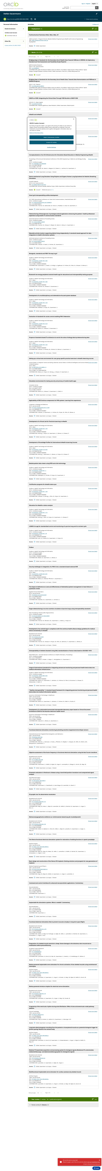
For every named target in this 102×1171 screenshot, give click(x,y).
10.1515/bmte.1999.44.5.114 (39, 993)
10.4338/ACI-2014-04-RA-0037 (39, 595)
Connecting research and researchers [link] (13, 8)
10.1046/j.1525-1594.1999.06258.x (40, 1079)
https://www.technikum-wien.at (40, 40)
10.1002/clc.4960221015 (38, 1014)
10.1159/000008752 (36, 951)
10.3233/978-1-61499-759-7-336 (39, 281)
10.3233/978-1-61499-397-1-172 (39, 512)
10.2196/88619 (35, 68)
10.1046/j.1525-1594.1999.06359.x (40, 972)
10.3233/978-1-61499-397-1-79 (39, 533)
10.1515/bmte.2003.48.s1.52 (39, 801)
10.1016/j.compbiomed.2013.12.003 (40, 407)
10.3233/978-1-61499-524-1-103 (39, 428)
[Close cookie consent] (73, 119)
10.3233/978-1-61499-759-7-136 (39, 344)
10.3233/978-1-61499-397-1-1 (39, 470)
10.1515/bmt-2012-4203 (38, 637)
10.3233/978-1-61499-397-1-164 (39, 491)
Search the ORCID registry (65, 7)
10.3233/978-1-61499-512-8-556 (39, 449)
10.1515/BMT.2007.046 (37, 759)
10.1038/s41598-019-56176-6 (39, 184)
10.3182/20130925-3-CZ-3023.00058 (40, 616)
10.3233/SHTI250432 (37, 104)
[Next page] (58, 56)
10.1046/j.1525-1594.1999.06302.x (40, 1035)
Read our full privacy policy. (36, 132)
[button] (95, 24)
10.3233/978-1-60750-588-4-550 (39, 675)
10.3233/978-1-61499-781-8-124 (39, 323)
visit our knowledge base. (93, 1162)
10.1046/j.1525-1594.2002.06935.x (40, 846)
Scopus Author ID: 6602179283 (13, 45)
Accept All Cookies (51, 142)
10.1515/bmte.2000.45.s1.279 (39, 929)
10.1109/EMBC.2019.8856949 (39, 163)
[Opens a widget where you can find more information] (96, 1168)
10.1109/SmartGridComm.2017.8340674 (42, 202)
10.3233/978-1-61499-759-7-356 (39, 260)
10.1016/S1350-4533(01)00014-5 (39, 869)
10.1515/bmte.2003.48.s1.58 (39, 824)
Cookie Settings (51, 147)
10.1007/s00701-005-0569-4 (38, 780)
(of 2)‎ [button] (52, 189)
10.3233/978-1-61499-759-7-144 (39, 302)
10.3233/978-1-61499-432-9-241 (39, 574)
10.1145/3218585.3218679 (38, 241)
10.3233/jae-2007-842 (37, 737)
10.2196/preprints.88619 (38, 86)
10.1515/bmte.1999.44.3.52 (38, 1058)
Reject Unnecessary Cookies (51, 137)
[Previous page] (54, 56)
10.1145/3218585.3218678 (38, 222)
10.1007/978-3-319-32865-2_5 (39, 367)
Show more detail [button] (92, 39)
